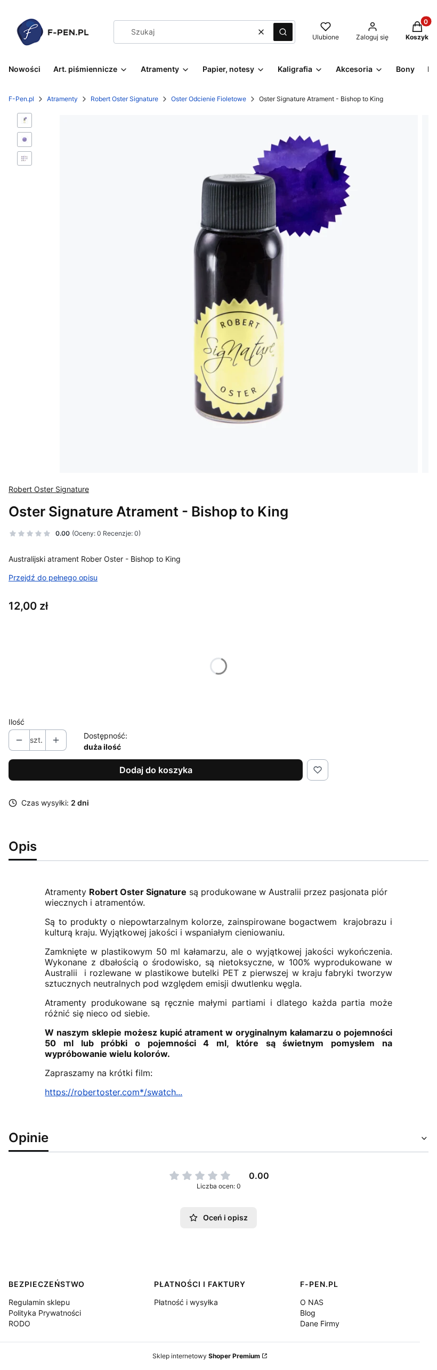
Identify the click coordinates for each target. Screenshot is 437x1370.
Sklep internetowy (206, 1356)
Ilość (17, 721)
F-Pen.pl (21, 99)
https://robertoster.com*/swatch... (113, 1092)
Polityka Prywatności (45, 1312)
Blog (307, 1312)
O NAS (311, 1302)
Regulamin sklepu (39, 1302)
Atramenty (62, 99)
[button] (283, 32)
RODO (19, 1323)
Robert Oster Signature (124, 99)
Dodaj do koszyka (155, 770)
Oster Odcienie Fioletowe (208, 99)
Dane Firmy (319, 1323)
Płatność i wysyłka (186, 1302)
